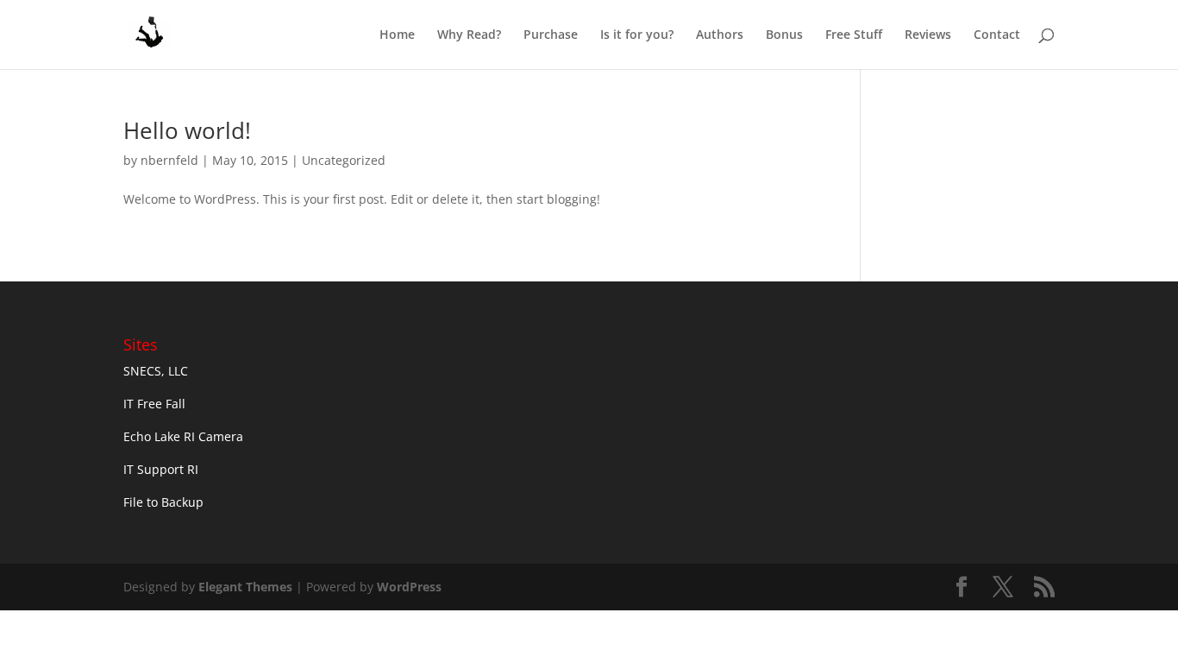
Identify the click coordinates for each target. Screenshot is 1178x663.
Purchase (550, 35)
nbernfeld (169, 160)
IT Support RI (160, 469)
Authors (719, 35)
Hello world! (187, 130)
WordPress (409, 586)
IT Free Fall (154, 403)
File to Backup (163, 502)
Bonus (784, 35)
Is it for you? (637, 35)
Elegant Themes (245, 586)
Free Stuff (853, 35)
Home (397, 35)
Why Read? (469, 35)
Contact (997, 35)
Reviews (928, 35)
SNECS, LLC (155, 371)
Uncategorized (343, 160)
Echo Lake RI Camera (183, 436)
